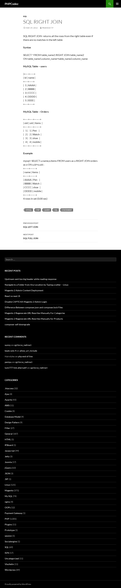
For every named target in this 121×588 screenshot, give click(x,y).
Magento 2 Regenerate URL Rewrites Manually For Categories (35, 313)
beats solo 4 (10, 350)
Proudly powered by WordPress (18, 584)
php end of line (25, 356)
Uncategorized (12, 558)
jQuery (8, 467)
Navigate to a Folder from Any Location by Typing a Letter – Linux (36, 284)
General (8, 433)
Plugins (8, 524)
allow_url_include (28, 350)
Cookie (8, 411)
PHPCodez (11, 4)
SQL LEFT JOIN (30, 225)
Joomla (8, 462)
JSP (6, 479)
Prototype (10, 530)
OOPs (8, 507)
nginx (7, 501)
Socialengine (11, 541)
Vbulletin (9, 564)
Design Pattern (12, 422)
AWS (7, 405)
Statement (67, 210)
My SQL (8, 496)
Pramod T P (47, 28)
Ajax (7, 394)
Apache (8, 399)
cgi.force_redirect (22, 345)
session (8, 535)
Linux (7, 484)
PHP (38, 210)
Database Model (13, 416)
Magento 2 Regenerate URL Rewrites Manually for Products (34, 318)
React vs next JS (12, 296)
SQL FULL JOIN (30, 236)
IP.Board (9, 445)
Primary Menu (117, 4)
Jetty (7, 456)
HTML (8, 439)
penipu (8, 362)
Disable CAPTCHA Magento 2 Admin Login (26, 301)
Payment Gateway (13, 513)
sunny (8, 345)
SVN (7, 552)
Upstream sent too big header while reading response (30, 279)
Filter (7, 428)
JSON (7, 473)
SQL (25, 16)
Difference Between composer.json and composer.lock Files (34, 307)
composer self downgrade (17, 324)
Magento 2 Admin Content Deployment (24, 290)
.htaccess (9, 388)
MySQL (29, 210)
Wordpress (10, 569)
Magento (9, 490)
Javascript (10, 450)
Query (47, 210)
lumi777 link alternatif (16, 367)
